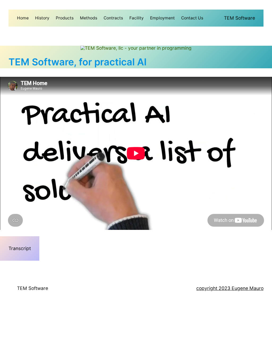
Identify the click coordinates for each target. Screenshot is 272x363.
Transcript (19, 248)
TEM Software (239, 18)
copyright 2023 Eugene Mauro (230, 288)
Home (23, 17)
